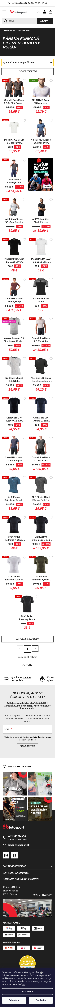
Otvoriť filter (28, 71)
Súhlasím (41, 1000)
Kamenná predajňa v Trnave (21, 879)
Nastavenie (27, 991)
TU (23, 984)
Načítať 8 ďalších (27, 639)
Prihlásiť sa (27, 746)
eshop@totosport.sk (18, 845)
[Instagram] (6, 855)
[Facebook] (14, 855)
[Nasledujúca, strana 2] (27, 649)
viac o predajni (42, 895)
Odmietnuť (14, 1000)
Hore (29, 665)
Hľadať (45, 21)
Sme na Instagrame (19, 767)
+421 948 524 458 (19, 3)
